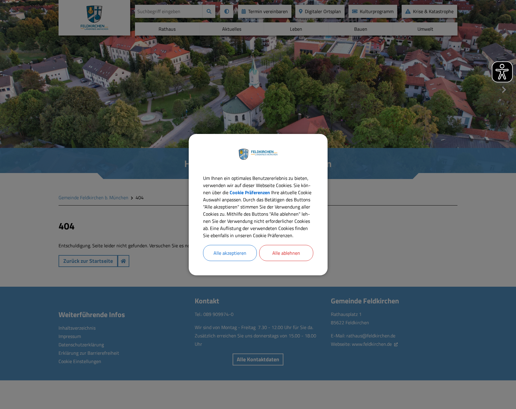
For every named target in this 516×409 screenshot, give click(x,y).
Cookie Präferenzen (250, 192)
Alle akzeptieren (230, 253)
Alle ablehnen (286, 253)
